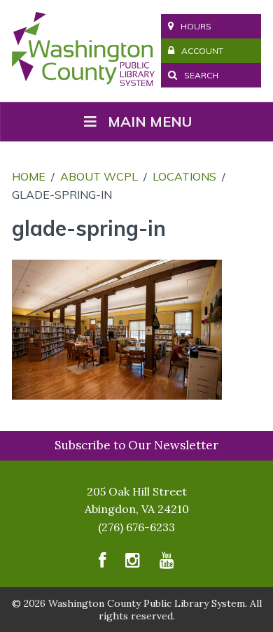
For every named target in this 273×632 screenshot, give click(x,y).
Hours (196, 26)
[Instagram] (132, 564)
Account (202, 50)
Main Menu (150, 121)
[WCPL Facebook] (102, 564)
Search (200, 75)
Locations (184, 176)
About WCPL (99, 176)
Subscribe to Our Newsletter (136, 445)
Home (29, 176)
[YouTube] (167, 564)
